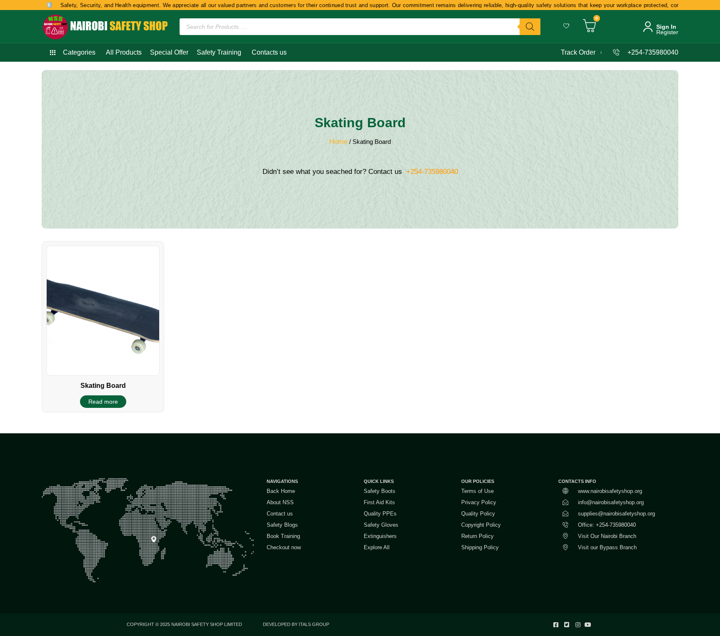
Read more (103, 401)
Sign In (666, 26)
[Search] (530, 26)
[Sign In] (648, 27)
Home (338, 142)
